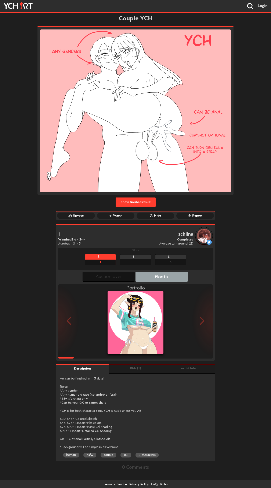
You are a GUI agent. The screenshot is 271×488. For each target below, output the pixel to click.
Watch (118, 215)
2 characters (147, 455)
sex (126, 455)
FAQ (154, 484)
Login (263, 6)
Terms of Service (115, 484)
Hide (157, 215)
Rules (164, 484)
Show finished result (136, 202)
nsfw (90, 455)
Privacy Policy (139, 484)
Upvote (78, 215)
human (71, 455)
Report (197, 215)
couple (108, 455)
